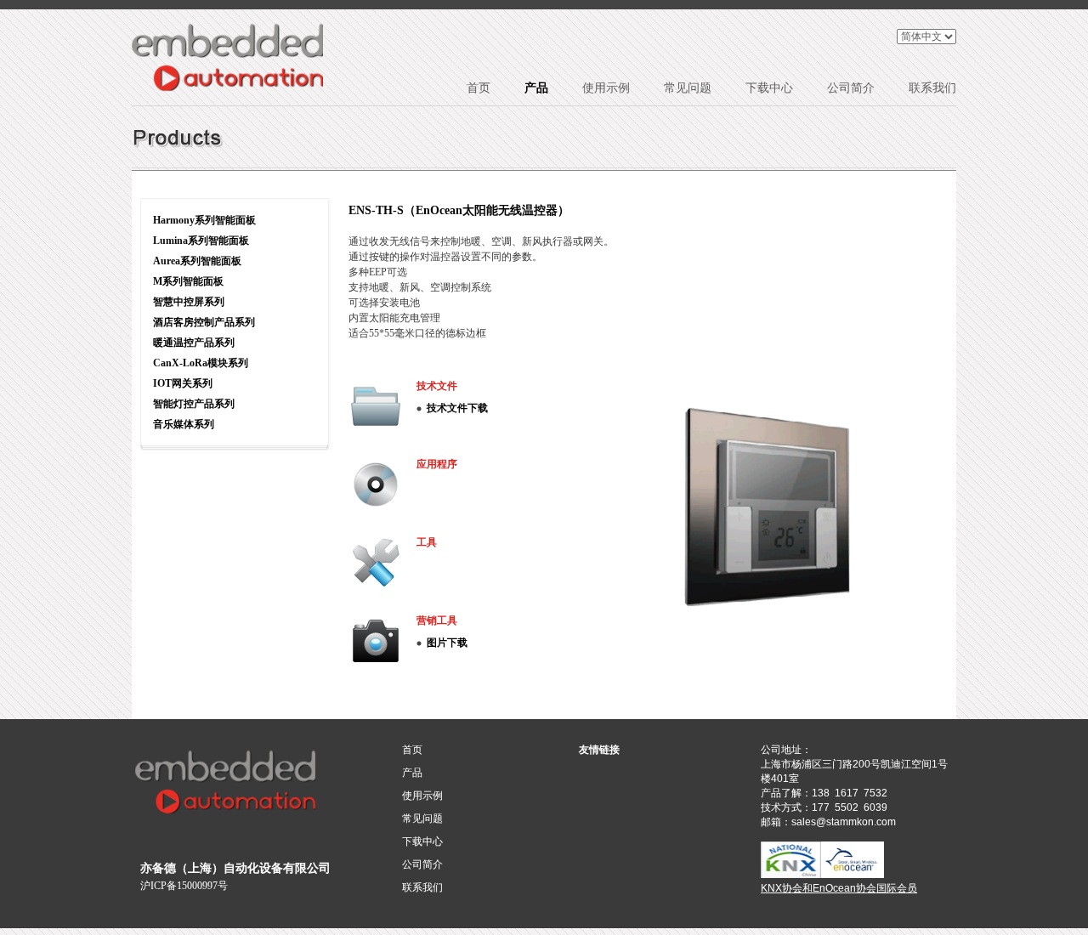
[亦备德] (227, 57)
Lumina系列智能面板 (201, 240)
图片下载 (447, 643)
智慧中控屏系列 (188, 302)
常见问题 (687, 88)
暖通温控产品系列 (194, 342)
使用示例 (606, 88)
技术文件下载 (457, 408)
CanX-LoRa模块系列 (200, 363)
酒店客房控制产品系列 (204, 322)
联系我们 (932, 88)
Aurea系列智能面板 (197, 261)
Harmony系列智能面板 (204, 220)
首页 (478, 88)
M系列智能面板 (188, 281)
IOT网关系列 (182, 383)
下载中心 (769, 88)
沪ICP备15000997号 (184, 886)
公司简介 (851, 88)
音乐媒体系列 (183, 424)
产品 (536, 88)
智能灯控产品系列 (194, 404)
